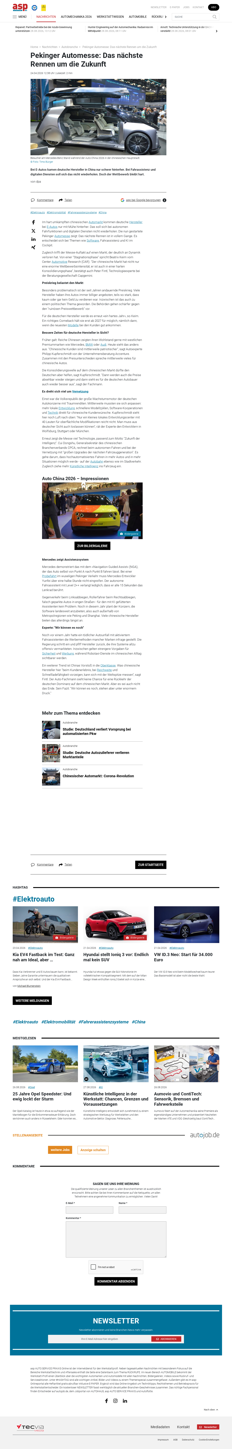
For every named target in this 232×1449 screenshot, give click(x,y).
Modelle (73, 325)
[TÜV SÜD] (33, 7)
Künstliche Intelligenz (84, 466)
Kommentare (45, 200)
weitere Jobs (60, 1150)
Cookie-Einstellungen (209, 1440)
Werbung (68, 653)
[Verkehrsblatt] (42, 7)
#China (138, 1021)
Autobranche (69, 47)
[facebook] (106, 1400)
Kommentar (72, 1218)
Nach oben (209, 1409)
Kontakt (198, 7)
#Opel (31, 1087)
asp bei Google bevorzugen (143, 200)
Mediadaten (160, 1427)
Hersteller (135, 222)
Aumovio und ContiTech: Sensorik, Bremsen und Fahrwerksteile (178, 1099)
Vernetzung (80, 391)
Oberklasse (108, 665)
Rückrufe (159, 16)
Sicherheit (48, 653)
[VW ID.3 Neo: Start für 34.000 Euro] (186, 924)
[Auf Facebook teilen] (33, 222)
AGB (175, 1440)
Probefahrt (49, 576)
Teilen (68, 200)
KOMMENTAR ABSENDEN (116, 1281)
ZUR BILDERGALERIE (92, 546)
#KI (101, 1087)
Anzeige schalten (93, 1150)
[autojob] (204, 1135)
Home (34, 47)
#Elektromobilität (58, 1021)
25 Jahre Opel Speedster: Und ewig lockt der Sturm (42, 1096)
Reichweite (104, 670)
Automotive (59, 261)
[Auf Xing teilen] (33, 247)
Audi (103, 344)
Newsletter (159, 7)
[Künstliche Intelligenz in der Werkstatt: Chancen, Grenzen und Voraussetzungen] (116, 1063)
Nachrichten (46, 16)
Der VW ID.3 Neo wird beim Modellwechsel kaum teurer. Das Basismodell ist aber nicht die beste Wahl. (184, 973)
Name (122, 1203)
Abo (213, 7)
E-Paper (175, 7)
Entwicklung (67, 408)
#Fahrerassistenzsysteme (103, 1021)
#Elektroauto (34, 899)
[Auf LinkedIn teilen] (33, 239)
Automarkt (96, 222)
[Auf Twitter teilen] (33, 230)
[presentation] (216, 31)
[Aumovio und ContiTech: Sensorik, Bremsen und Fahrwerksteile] (186, 1063)
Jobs (186, 7)
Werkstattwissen (110, 16)
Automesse (62, 236)
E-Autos (52, 227)
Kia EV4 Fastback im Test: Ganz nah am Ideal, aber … (43, 957)
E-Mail (69, 1203)
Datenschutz (188, 1440)
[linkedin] (125, 1400)
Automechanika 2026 (76, 16)
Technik (53, 412)
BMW (89, 344)
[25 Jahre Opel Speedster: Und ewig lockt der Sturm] (45, 1063)
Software (93, 240)
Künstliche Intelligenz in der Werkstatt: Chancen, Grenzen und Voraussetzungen (115, 1099)
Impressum (163, 1440)
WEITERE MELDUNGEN (32, 1001)
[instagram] (115, 1400)
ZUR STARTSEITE (150, 865)
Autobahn (96, 461)
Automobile (138, 16)
